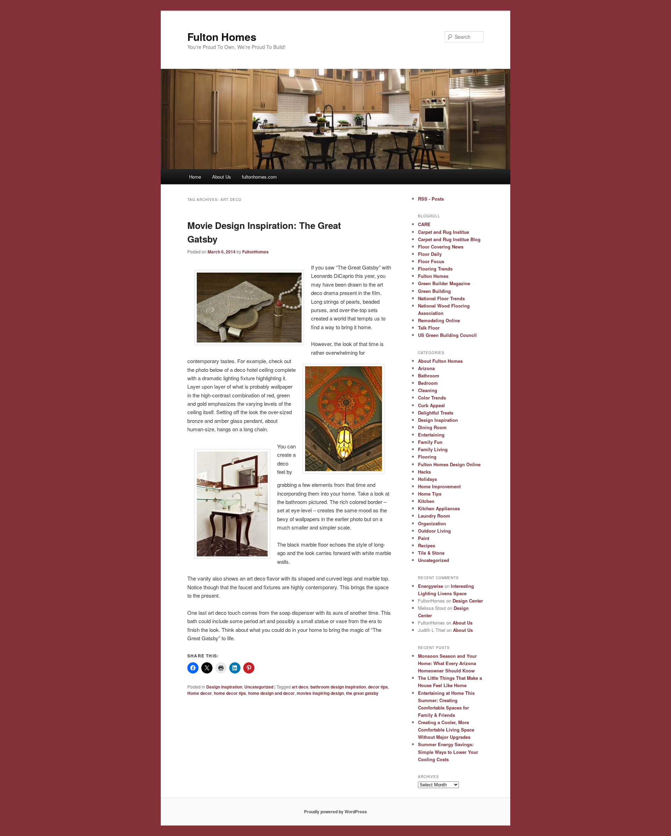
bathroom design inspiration (338, 687)
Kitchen (426, 501)
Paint (423, 538)
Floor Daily (430, 254)
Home (195, 176)
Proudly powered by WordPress (335, 811)
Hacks (424, 471)
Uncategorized (258, 687)
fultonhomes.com (259, 176)
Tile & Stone (431, 552)
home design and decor (271, 693)
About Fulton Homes (440, 361)
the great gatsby (362, 693)
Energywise (430, 586)
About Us (221, 176)
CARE (424, 224)
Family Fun (430, 442)
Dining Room (432, 427)
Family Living (433, 449)
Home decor (199, 693)
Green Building (434, 291)
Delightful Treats (435, 412)
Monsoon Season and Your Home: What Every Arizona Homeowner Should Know (447, 663)
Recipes (426, 545)
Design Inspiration (224, 687)
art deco (300, 687)
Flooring (427, 456)
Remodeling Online (439, 320)
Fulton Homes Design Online (449, 464)
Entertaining (431, 434)
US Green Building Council (447, 335)
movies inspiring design (320, 693)
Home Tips (429, 493)
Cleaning (427, 390)
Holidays (427, 479)
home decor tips (230, 693)
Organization (432, 523)
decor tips (378, 687)
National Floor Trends (441, 298)
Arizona (426, 368)
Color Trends (432, 397)
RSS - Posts (431, 198)
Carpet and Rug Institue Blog (449, 239)
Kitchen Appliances (439, 508)
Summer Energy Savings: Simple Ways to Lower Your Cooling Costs (448, 751)
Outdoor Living (434, 530)
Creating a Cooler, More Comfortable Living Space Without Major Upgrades (446, 729)
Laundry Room (434, 515)
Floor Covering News (440, 246)
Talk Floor (429, 327)
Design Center (468, 600)
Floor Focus (431, 261)
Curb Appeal (431, 405)
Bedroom (428, 383)
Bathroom (428, 375)
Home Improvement (439, 486)
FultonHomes (255, 251)
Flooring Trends (435, 268)
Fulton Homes (222, 36)
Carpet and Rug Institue (443, 232)
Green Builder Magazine (444, 283)
